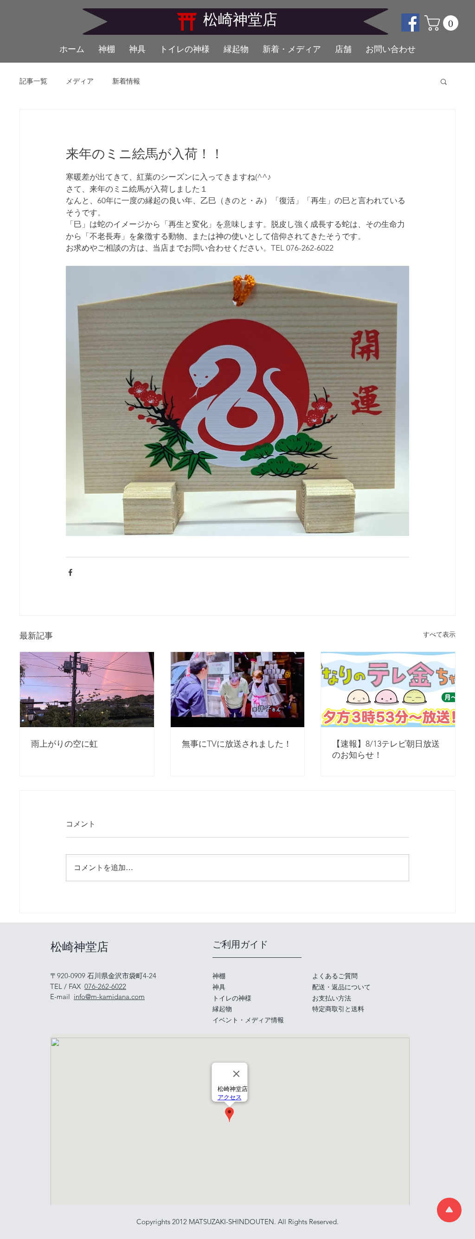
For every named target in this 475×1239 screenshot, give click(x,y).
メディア (80, 81)
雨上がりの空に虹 (64, 744)
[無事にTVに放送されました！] (238, 689)
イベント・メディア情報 (248, 1020)
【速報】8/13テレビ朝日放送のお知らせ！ (386, 749)
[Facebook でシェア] (70, 572)
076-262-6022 (105, 986)
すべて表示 (439, 634)
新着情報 (126, 81)
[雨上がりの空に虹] (87, 689)
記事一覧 (33, 81)
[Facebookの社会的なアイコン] (410, 22)
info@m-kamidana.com (109, 996)
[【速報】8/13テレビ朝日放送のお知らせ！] (388, 689)
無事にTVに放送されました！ (237, 744)
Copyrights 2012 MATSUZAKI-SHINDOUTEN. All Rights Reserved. (237, 1221)
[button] (443, 23)
